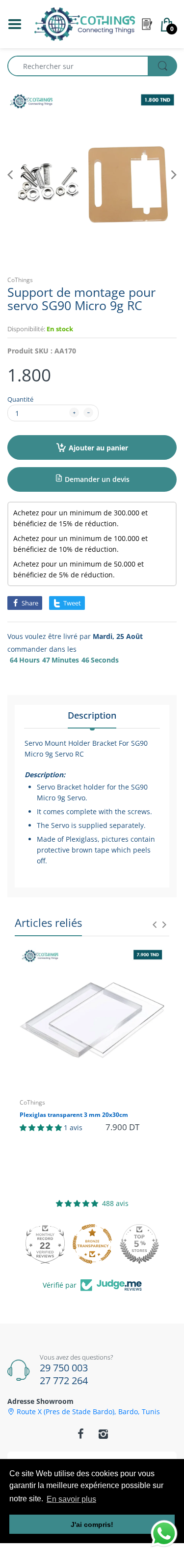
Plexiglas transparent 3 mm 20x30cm (74, 1115)
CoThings (20, 280)
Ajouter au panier (98, 447)
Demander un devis (96, 479)
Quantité (20, 399)
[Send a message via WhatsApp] (164, 1533)
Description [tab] (92, 715)
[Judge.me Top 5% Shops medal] (139, 1244)
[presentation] (154, 924)
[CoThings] (84, 23)
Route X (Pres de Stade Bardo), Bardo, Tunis (88, 1411)
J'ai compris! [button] (92, 1524)
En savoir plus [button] (71, 1499)
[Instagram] (103, 1434)
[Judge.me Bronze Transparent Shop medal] (92, 1244)
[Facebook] (81, 1434)
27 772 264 (64, 1380)
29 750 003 (64, 1367)
